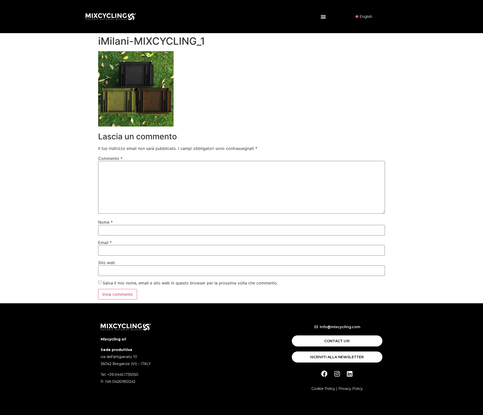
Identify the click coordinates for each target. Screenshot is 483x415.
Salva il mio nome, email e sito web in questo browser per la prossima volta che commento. (190, 283)
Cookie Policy (323, 388)
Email (105, 243)
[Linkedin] (349, 374)
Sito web (106, 263)
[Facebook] (324, 374)
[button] (323, 17)
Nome (105, 222)
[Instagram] (337, 374)
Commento (110, 158)
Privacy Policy (350, 388)
